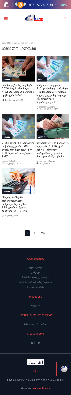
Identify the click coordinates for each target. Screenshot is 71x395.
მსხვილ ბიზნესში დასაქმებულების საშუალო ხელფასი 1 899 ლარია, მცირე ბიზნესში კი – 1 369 (15, 204)
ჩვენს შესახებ (35, 267)
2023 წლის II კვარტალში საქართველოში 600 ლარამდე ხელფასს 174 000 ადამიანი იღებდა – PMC (18, 149)
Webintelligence (42, 388)
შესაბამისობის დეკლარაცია (35, 277)
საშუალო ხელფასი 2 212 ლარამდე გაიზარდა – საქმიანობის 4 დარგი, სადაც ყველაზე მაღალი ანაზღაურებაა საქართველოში (52, 94)
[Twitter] (39, 343)
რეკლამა (35, 305)
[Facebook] (32, 343)
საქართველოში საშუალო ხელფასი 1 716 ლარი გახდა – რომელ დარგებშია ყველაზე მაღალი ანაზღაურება (53, 149)
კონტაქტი (35, 272)
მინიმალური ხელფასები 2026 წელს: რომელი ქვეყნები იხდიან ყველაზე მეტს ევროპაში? (18, 90)
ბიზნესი (7, 79)
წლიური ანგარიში (35, 287)
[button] (6, 18)
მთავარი (6, 43)
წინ (43, 233)
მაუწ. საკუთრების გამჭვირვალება (36, 282)
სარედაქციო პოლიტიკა (35, 324)
